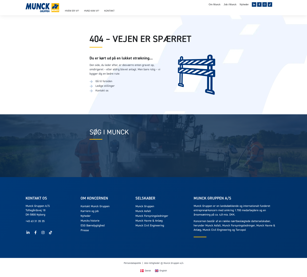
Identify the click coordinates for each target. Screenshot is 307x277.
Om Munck (214, 4)
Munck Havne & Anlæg (149, 221)
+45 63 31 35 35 (35, 221)
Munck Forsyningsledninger (151, 216)
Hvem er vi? (72, 10)
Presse (85, 230)
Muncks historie (90, 221)
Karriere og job (90, 211)
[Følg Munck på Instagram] (264, 4)
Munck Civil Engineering (149, 225)
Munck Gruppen (144, 206)
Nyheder (244, 4)
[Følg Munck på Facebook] (259, 4)
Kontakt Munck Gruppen (95, 206)
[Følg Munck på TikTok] (270, 4)
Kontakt (109, 10)
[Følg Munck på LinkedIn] (254, 4)
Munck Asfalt (143, 211)
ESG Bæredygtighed (93, 225)
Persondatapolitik (132, 263)
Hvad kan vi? (91, 10)
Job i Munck (230, 4)
